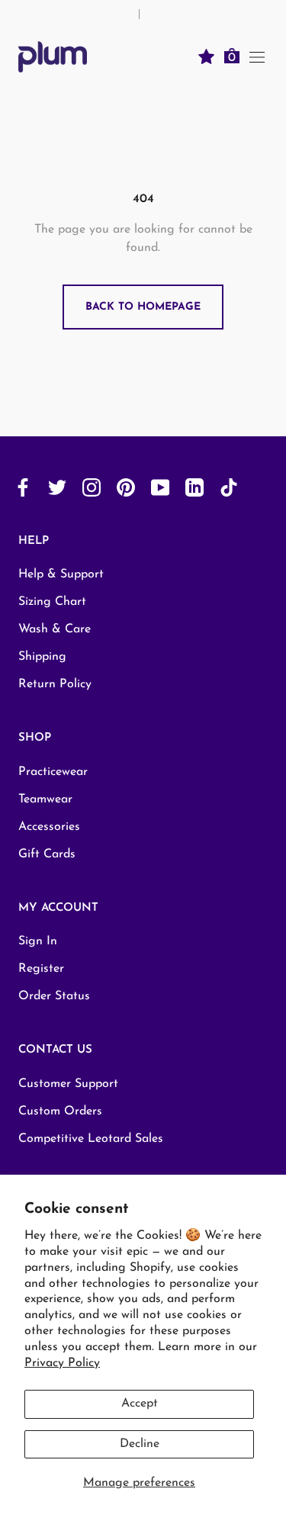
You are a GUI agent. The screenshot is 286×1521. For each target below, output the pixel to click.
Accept (139, 1403)
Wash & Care (54, 629)
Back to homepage (143, 307)
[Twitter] (57, 487)
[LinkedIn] (194, 487)
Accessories (49, 827)
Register (41, 969)
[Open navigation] (257, 56)
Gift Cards (47, 854)
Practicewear (53, 772)
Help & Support (61, 574)
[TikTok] (229, 487)
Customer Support (68, 1084)
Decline (139, 1444)
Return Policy (55, 684)
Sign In (37, 941)
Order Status (54, 996)
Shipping (42, 657)
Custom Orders (60, 1111)
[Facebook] (23, 487)
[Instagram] (91, 487)
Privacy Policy (62, 1363)
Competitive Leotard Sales (90, 1139)
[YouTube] (160, 487)
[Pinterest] (126, 487)
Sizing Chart (52, 602)
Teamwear (45, 799)
